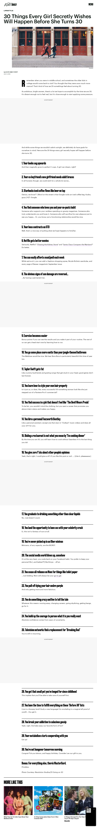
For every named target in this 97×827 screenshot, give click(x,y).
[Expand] (87, 809)
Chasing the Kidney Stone (47, 244)
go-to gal (57, 576)
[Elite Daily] (10, 4)
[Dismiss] (93, 809)
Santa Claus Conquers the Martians (77, 244)
